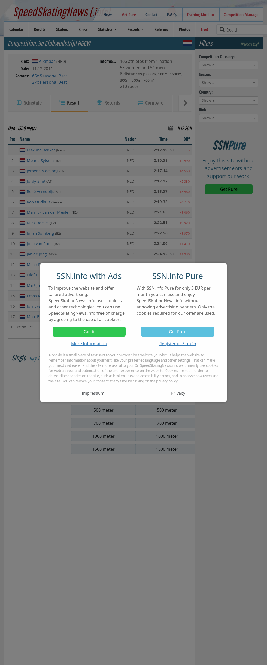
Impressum (93, 393)
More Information (89, 343)
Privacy (178, 393)
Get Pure (177, 331)
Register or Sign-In (177, 343)
